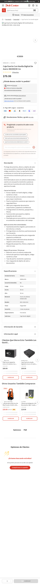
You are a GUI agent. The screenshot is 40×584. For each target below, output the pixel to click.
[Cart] (37, 5)
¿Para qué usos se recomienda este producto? (16, 138)
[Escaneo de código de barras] (35, 10)
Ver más (31, 117)
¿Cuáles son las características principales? (15, 134)
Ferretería (8, 19)
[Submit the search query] (4, 10)
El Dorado (17, 15)
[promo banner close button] (38, 1)
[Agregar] (11, 581)
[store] (29, 5)
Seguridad (16, 19)
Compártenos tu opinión (20, 467)
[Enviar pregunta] (33, 147)
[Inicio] (3, 19)
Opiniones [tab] (17, 430)
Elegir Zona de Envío (28, 15)
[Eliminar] (4, 581)
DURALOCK (6, 63)
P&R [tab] (25, 430)
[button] (35, 40)
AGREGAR (11, 377)
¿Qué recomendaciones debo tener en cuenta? (16, 142)
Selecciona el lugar (9, 101)
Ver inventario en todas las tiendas (12, 90)
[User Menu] (33, 5)
